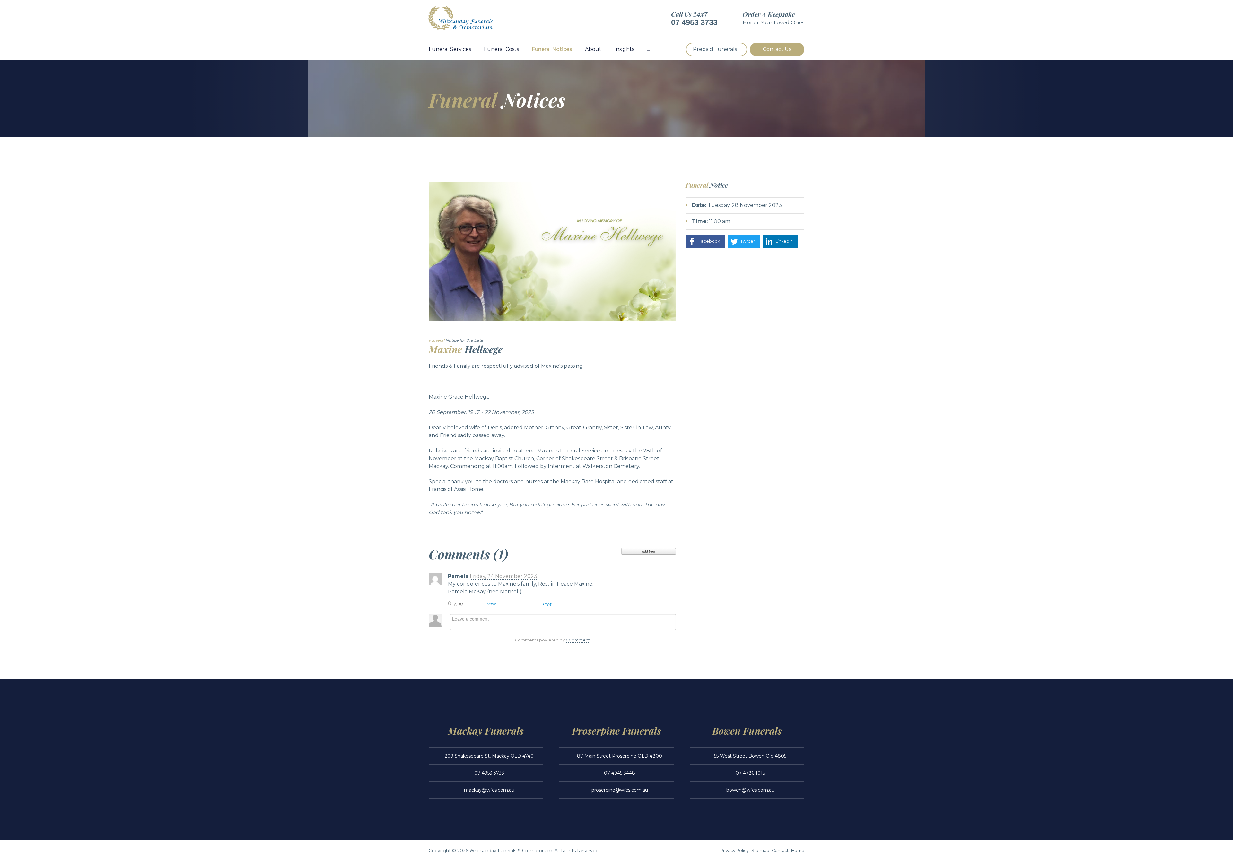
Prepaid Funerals (715, 49)
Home (797, 850)
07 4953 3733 (694, 22)
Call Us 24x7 (689, 14)
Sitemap (760, 850)
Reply (547, 603)
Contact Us (777, 49)
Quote (491, 603)
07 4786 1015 (750, 773)
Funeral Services (450, 49)
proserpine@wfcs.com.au (619, 790)
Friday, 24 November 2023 (503, 576)
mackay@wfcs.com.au (489, 790)
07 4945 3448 (619, 773)
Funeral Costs (501, 49)
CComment (578, 640)
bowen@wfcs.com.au (750, 790)
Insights (624, 49)
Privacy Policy (734, 850)
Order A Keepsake (769, 14)
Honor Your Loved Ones (773, 23)
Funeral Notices (552, 49)
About (593, 49)
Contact (780, 850)
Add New (648, 551)
